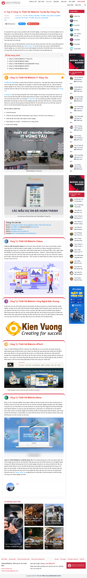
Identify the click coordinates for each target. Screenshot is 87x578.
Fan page (63, 559)
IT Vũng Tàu (31, 98)
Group (56, 559)
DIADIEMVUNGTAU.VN (55, 575)
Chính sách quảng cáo (38, 559)
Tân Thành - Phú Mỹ (27, 18)
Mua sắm (70, 5)
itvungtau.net (25, 231)
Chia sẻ (23, 24)
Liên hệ (82, 559)
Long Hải (17, 18)
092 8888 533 (15, 227)
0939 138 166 (34, 227)
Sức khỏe (72, 1)
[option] (76, 305)
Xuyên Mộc (44, 18)
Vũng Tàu (38, 18)
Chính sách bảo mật (23, 559)
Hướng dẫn (12, 559)
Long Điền (57, 15)
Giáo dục (64, 1)
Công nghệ (81, 1)
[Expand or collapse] (61, 55)
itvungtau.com (15, 231)
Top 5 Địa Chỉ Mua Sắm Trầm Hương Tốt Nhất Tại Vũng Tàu (33, 520)
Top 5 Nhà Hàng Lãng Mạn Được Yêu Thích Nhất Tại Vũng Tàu (33, 544)
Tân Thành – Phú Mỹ (78, 35)
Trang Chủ (33, 1)
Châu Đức (37, 15)
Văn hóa (78, 5)
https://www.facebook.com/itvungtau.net (24, 233)
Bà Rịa (31, 15)
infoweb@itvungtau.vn (16, 229)
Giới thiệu (4, 559)
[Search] (85, 5)
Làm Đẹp (56, 1)
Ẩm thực (41, 1)
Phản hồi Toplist (33, 24)
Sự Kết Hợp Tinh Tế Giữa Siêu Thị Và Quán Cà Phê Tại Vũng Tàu (54, 544)
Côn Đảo (43, 15)
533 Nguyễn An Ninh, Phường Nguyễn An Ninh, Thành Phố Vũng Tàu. (30, 225)
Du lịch (48, 1)
